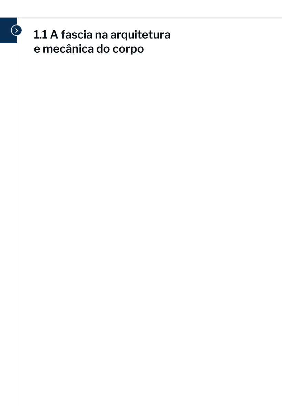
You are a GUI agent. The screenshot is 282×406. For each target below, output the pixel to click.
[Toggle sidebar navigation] (15, 30)
